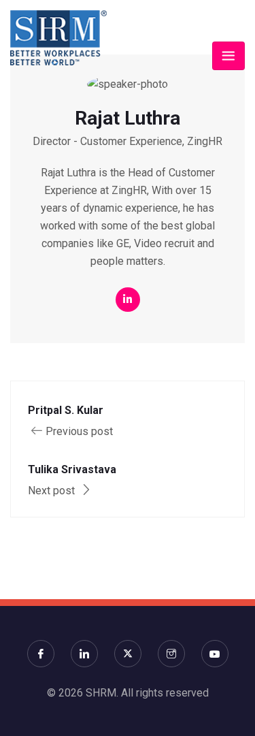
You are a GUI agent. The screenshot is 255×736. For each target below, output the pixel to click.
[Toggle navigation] (228, 56)
